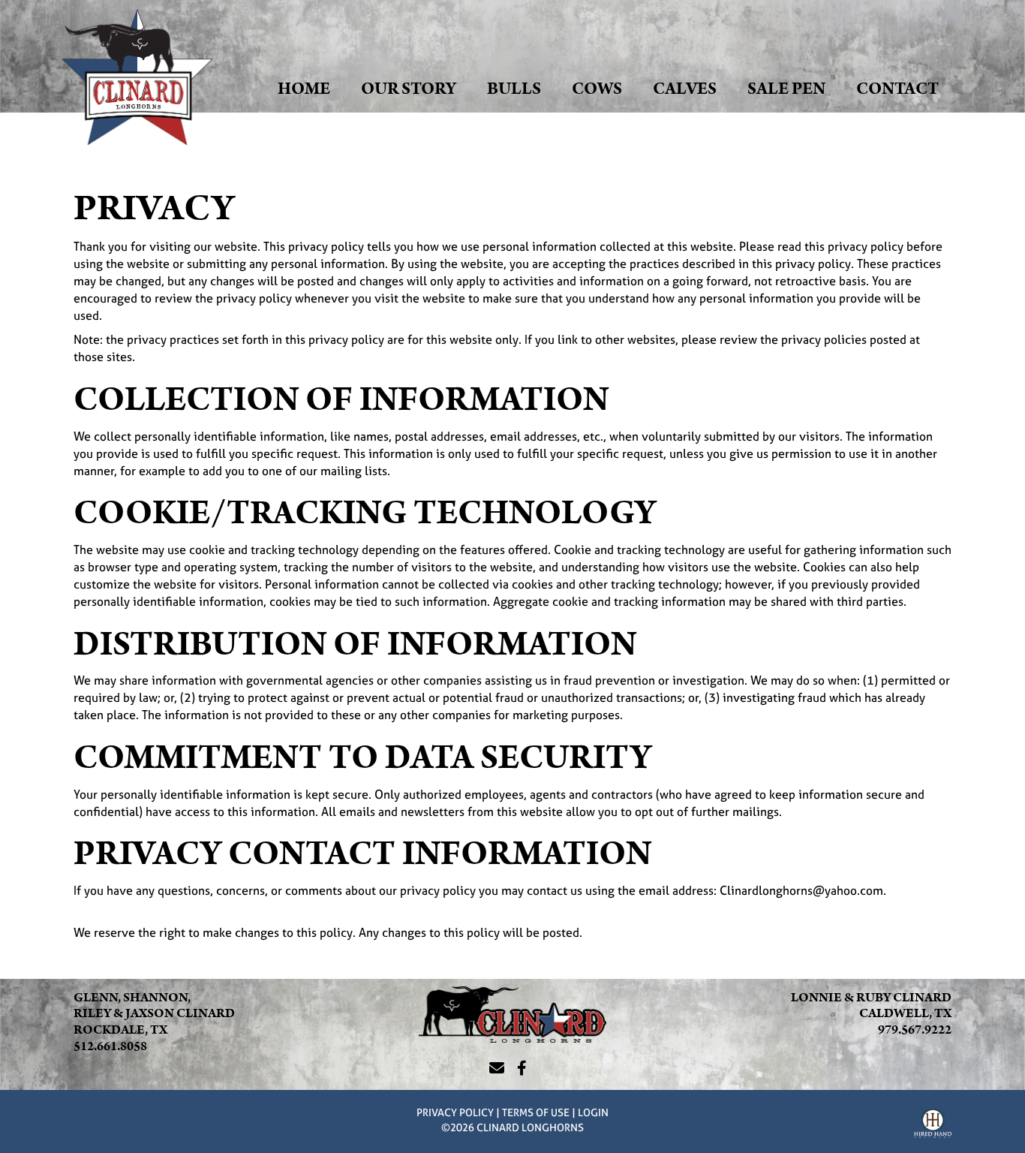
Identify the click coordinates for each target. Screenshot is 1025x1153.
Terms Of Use (536, 1112)
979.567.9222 (914, 1030)
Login (593, 1112)
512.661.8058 (110, 1046)
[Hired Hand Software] (932, 1125)
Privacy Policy (455, 1112)
